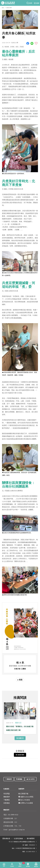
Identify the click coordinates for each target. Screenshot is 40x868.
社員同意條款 (18, 838)
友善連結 (6, 803)
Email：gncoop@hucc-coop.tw (14, 829)
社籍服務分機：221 (10, 818)
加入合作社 (31, 779)
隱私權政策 (6, 838)
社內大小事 (9, 7)
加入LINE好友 (25, 800)
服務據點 (19, 779)
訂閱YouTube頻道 (26, 803)
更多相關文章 (20, 738)
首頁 (3, 7)
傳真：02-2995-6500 (28, 851)
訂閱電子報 (24, 793)
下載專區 (6, 800)
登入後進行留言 (20, 754)
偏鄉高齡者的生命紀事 (14, 726)
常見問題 (6, 793)
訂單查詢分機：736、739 (12, 826)
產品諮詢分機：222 (10, 822)
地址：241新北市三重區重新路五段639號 (23, 848)
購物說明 (9, 779)
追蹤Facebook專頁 (26, 797)
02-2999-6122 (10, 815)
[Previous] (6, 719)
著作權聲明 (30, 838)
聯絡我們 (6, 797)
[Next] (34, 719)
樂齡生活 (18, 723)
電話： (5, 815)
